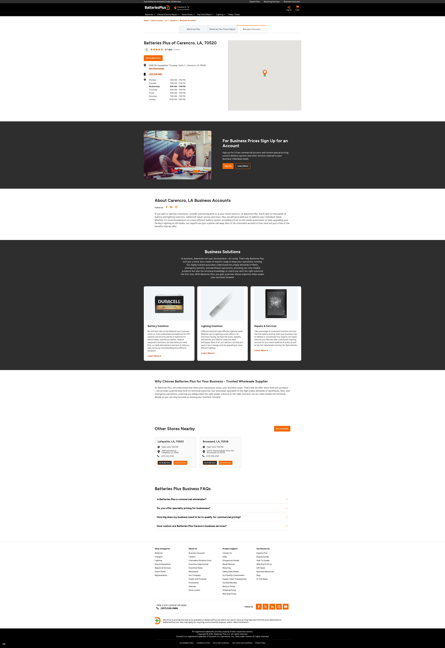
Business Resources (265, 571)
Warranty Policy (229, 594)
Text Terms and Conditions (242, 643)
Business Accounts (292, 1)
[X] (265, 607)
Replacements (161, 575)
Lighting (219, 14)
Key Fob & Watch (204, 14)
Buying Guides (262, 556)
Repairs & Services (163, 568)
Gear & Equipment (163, 564)
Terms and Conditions (221, 643)
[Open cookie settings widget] (4, 644)
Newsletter (194, 571)
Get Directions (156, 68)
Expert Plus (255, 1)
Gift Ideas (260, 568)
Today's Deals (234, 14)
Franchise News (196, 568)
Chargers (159, 556)
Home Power (187, 14)
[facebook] (166, 207)
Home (146, 20)
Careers (192, 556)
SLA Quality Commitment (233, 575)
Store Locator (157, 20)
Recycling (226, 568)
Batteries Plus (193, 29)
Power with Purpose (197, 579)
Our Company (195, 575)
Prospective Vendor (230, 560)
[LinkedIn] (171, 207)
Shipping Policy (229, 590)
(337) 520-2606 (155, 74)
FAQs (224, 556)
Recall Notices (228, 564)
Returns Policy (228, 586)
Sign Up (228, 166)
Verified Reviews (229, 582)
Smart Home (160, 571)
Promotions (194, 582)
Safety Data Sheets (230, 571)
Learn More (243, 166)
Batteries (149, 14)
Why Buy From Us (264, 564)
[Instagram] (176, 207)
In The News (262, 579)
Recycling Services (272, 1)
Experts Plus (261, 553)
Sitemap (192, 586)
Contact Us (227, 553)
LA (166, 20)
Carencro (173, 20)
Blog (258, 575)
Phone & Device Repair (167, 14)
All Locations (282, 428)
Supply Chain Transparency (234, 579)
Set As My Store (153, 58)
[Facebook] (259, 607)
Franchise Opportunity (198, 564)
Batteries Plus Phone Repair (223, 29)
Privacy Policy (260, 643)
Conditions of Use (203, 643)
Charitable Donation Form (200, 560)
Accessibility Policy (187, 643)
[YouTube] (286, 607)
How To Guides (263, 560)
